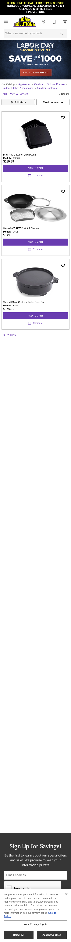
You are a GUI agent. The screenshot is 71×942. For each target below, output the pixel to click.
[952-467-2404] (54, 21)
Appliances (24, 84)
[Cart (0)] (64, 21)
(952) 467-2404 (54, 6)
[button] (6, 21)
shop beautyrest (35, 72)
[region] (35, 915)
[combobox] (53, 102)
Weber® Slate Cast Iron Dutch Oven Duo (24, 302)
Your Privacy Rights (35, 924)
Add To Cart (35, 168)
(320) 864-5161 (42, 9)
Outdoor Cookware (47, 88)
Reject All (18, 935)
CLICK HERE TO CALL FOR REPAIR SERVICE (35, 3)
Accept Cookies (51, 935)
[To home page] (24, 21)
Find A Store (35, 12)
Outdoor (38, 84)
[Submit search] (61, 33)
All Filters (20, 102)
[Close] (66, 894)
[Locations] (43, 21)
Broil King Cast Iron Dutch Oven (19, 154)
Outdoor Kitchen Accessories (18, 88)
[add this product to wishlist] (62, 117)
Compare (38, 175)
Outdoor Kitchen (56, 84)
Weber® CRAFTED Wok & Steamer (21, 228)
